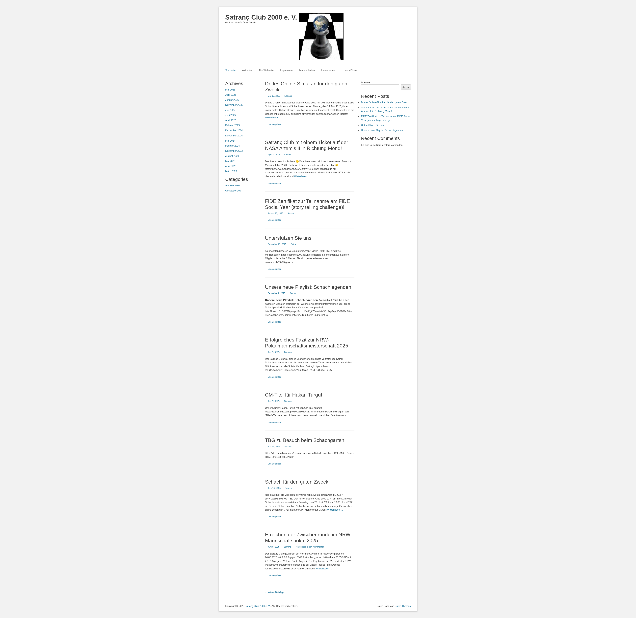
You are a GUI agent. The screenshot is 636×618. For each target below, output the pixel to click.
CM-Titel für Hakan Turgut (293, 395)
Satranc (288, 96)
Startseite (230, 70)
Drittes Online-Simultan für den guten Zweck (385, 102)
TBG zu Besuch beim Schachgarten (304, 440)
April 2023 (230, 166)
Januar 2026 (232, 99)
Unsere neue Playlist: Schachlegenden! (309, 287)
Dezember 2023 (234, 150)
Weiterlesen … (273, 117)
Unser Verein (328, 70)
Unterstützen (350, 70)
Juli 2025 (230, 110)
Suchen (365, 82)
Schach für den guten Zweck (296, 482)
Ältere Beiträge (274, 592)
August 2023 (232, 155)
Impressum (286, 70)
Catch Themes (403, 606)
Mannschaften (307, 70)
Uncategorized (274, 124)
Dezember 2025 (234, 104)
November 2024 (234, 135)
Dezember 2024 (234, 130)
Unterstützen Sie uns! (289, 238)
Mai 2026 (230, 89)
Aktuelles (247, 70)
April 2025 (230, 120)
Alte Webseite (266, 70)
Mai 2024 (230, 140)
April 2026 (230, 94)
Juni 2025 (230, 115)
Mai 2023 (230, 161)
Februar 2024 (232, 145)
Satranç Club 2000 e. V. (261, 17)
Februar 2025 (232, 125)
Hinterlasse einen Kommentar (309, 547)
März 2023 (231, 171)
